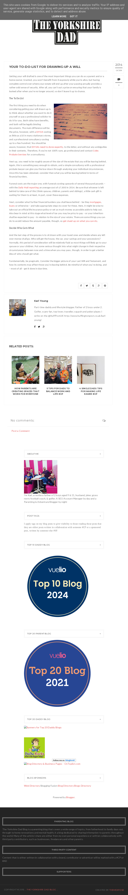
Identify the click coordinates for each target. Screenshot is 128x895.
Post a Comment (21, 430)
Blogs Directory (82, 785)
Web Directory (32, 785)
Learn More (59, 16)
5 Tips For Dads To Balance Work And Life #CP (58, 391)
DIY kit (39, 132)
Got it (74, 16)
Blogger (70, 797)
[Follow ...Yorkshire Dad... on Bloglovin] (64, 759)
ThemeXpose (116, 890)
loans (12, 206)
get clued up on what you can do (80, 221)
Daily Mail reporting (28, 187)
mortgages (95, 202)
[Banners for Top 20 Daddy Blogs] (43, 727)
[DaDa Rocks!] (34, 747)
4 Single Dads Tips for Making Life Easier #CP (90, 391)
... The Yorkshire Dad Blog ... (41, 889)
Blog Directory (66, 785)
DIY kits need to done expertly (47, 147)
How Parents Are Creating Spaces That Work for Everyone (25, 391)
